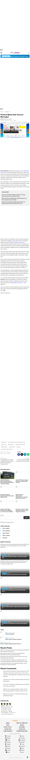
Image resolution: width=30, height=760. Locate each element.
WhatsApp (23, 738)
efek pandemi (11, 444)
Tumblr (8, 740)
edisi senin (3, 444)
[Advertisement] (15, 154)
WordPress (8, 742)
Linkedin (8, 746)
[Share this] (18, 454)
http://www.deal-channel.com (18, 242)
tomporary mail (6, 679)
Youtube (8, 750)
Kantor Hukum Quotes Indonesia (13, 639)
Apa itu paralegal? (9, 634)
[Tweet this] (21, 454)
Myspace (8, 748)
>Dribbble (8, 744)
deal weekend (6, 530)
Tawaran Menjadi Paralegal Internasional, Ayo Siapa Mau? (23, 460)
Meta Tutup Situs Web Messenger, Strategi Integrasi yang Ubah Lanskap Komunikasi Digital (14, 199)
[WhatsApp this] (28, 454)
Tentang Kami (7, 729)
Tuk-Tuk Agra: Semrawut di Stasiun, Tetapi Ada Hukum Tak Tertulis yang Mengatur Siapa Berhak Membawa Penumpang (13, 660)
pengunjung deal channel (6, 449)
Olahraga (4, 622)
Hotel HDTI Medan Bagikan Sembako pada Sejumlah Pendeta (22, 481)
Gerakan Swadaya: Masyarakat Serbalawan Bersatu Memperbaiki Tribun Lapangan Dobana (7, 481)
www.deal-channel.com (17, 282)
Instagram (23, 742)
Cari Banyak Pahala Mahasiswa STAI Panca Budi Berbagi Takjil (7, 496)
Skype (22, 748)
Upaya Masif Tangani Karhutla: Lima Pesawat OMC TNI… (14, 557)
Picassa (22, 750)
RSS (23, 752)
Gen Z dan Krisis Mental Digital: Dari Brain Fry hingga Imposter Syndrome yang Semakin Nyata (13, 195)
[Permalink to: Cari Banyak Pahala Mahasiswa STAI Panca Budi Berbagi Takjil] (7, 490)
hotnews (5, 538)
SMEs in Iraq (6, 689)
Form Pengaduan (7, 731)
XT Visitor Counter (9, 714)
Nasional (4, 555)
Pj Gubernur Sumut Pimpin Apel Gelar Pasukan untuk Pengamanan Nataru (22, 510)
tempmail (5, 684)
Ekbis (3, 605)
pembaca (18, 447)
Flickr (8, 752)
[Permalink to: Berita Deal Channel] (1, 119)
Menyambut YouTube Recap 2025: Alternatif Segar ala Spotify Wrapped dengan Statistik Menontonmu (13, 202)
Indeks (7, 723)
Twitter (22, 736)
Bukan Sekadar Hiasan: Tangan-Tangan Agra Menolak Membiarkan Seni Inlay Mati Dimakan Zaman (12, 654)
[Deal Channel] (15, 52)
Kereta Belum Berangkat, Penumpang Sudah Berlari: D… (15, 624)
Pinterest (8, 738)
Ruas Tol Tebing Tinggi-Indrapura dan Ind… (11, 643)
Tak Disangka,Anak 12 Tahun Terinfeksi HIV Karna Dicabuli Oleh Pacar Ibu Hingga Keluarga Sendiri (6, 461)
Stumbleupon (22, 740)
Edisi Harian (4, 442)
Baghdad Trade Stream (8, 694)
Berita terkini (6, 535)
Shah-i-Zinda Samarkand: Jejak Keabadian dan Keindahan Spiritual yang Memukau (16, 674)
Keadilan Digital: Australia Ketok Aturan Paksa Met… (15, 574)
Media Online (4, 447)
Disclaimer (22, 727)
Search (2, 515)
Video (2, 629)
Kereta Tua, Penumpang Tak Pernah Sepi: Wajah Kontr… (13, 590)
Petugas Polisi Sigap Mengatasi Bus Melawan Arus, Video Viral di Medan (6, 510)
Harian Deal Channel (20, 444)
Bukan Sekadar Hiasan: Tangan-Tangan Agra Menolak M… (15, 607)
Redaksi (22, 725)
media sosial (12, 447)
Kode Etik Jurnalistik (21, 723)
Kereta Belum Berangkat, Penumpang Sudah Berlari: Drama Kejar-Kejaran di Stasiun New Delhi (13, 663)
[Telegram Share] (25, 454)
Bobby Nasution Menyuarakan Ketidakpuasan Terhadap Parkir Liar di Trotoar (22, 496)
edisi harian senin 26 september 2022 (16, 442)
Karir (7, 725)
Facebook (9, 736)
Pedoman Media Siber (22, 731)
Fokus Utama (5, 588)
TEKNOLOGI (4, 573)
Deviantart (23, 746)
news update (6, 533)
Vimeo (22, 744)
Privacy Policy (8, 727)
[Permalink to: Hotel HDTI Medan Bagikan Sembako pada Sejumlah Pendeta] (23, 475)
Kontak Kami (22, 729)
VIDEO (6, 632)
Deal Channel (6, 528)
